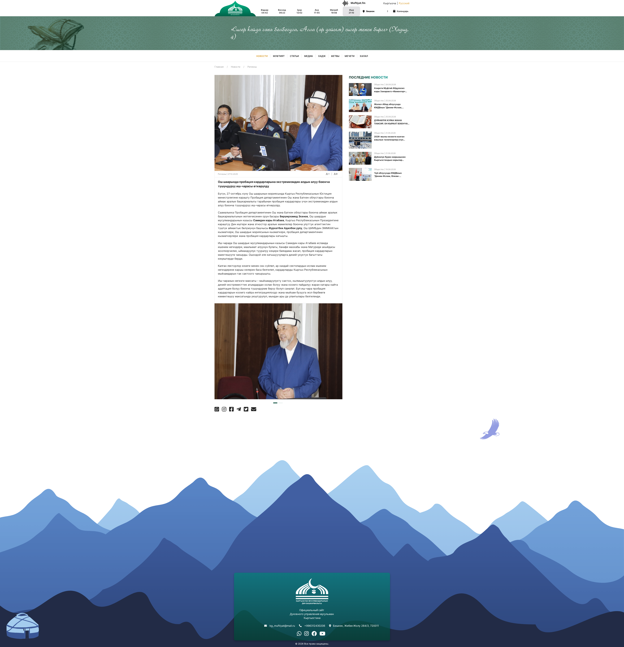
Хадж (322, 56)
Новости (262, 56)
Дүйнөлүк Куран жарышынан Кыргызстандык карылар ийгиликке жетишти (390, 159)
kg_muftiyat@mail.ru (282, 625)
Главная (219, 66)
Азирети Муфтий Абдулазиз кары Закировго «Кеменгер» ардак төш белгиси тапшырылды (389, 90)
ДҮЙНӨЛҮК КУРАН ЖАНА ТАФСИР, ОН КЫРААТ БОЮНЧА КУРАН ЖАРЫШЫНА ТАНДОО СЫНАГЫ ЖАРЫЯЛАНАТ (391, 122)
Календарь (402, 11)
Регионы (252, 66)
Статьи (294, 56)
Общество (379, 84)
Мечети (349, 56)
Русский (404, 3)
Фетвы (335, 56)
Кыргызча (389, 3)
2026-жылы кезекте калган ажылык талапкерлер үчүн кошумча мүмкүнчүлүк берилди (391, 138)
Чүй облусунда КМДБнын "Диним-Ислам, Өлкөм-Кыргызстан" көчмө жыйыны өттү (390, 175)
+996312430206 (314, 625)
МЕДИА (308, 56)
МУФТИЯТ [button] (279, 56)
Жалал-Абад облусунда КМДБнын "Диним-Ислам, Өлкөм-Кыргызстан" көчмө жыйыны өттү (389, 106)
